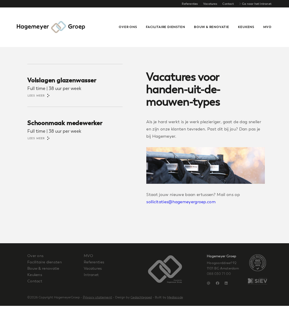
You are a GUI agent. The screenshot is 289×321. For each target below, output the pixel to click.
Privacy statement (97, 297)
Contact (227, 3)
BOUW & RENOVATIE (211, 27)
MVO (267, 27)
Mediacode (175, 297)
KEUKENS (246, 27)
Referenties (190, 3)
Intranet (91, 274)
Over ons (35, 255)
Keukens (34, 274)
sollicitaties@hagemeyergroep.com (181, 201)
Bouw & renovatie (43, 268)
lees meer (37, 95)
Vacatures (210, 3)
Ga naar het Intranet (256, 3)
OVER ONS (128, 27)
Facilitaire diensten (44, 262)
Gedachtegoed (141, 297)
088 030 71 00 (219, 274)
